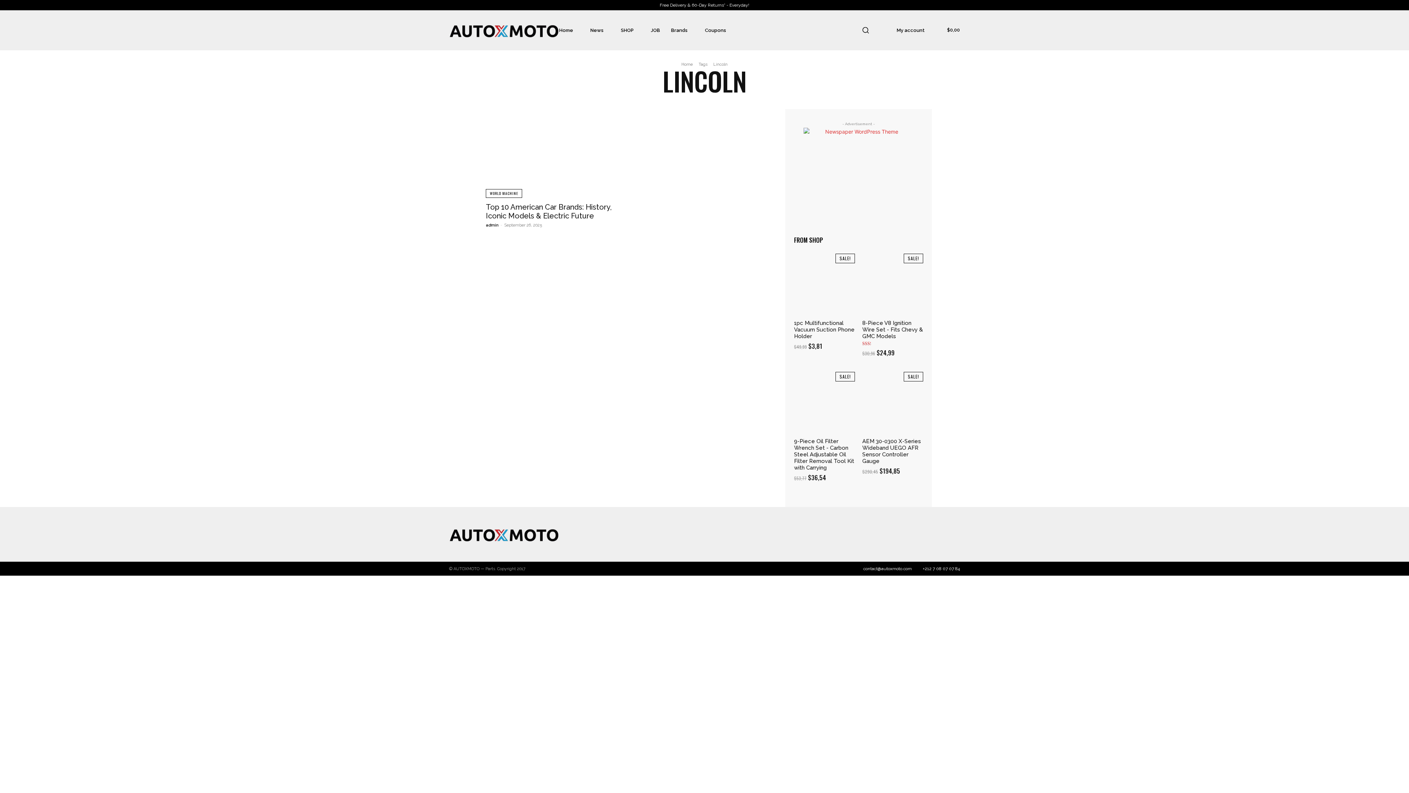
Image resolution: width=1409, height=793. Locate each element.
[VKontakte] (938, 534)
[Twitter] (923, 534)
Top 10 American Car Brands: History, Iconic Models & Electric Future (549, 211)
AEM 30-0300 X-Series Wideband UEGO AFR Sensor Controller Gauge (891, 451)
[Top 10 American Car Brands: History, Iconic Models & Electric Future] (554, 153)
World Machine (504, 193)
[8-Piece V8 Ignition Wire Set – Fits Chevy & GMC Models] (892, 284)
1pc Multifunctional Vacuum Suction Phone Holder (824, 330)
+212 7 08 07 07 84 (941, 568)
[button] (865, 30)
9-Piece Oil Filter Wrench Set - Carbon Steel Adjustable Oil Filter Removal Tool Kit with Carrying (824, 454)
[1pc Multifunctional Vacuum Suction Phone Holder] (824, 284)
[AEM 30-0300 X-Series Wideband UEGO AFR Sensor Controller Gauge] (892, 402)
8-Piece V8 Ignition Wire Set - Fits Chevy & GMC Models (892, 330)
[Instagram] (909, 534)
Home (687, 64)
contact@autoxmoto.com (887, 568)
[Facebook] (894, 534)
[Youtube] (952, 534)
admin (492, 225)
